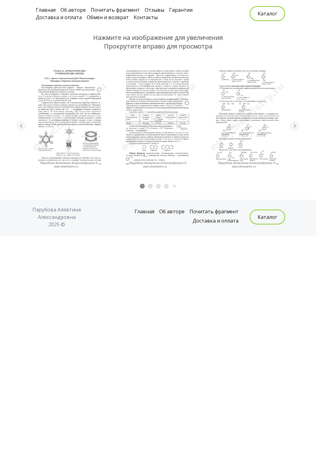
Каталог (267, 13)
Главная (46, 9)
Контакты (146, 17)
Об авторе (73, 9)
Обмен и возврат (108, 17)
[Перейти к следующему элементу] (295, 126)
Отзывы (154, 9)
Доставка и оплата (59, 17)
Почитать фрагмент (115, 9)
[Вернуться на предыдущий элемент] (21, 126)
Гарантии (181, 9)
